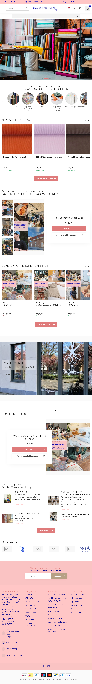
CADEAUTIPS (29, 620)
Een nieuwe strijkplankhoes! (27, 513)
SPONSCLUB (21, 492)
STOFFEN (28, 594)
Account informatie (77, 594)
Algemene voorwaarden (56, 594)
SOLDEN (28, 616)
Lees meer (19, 504)
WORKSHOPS (30, 605)
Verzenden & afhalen (55, 615)
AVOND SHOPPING (54, 626)
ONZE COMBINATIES (32, 609)
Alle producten (76, 612)
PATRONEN (29, 598)
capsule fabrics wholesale (57, 622)
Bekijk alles (44, 530)
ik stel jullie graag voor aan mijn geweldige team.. (57, 599)
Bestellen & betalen (55, 611)
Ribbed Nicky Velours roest (14, 157)
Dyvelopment (73, 679)
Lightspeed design (61, 679)
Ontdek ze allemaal (45, 178)
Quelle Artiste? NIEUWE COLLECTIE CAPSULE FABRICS (75, 493)
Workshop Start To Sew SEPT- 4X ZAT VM (16, 304)
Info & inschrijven (44, 324)
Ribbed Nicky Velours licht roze (49, 157)
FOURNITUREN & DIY (32, 602)
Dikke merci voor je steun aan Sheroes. (57, 630)
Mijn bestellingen (77, 598)
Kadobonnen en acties (56, 604)
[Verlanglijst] (80, 8)
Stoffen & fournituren (55, 618)
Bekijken (67, 228)
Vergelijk (74, 609)
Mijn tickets (75, 602)
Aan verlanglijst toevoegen (67, 235)
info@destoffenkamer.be (15, 655)
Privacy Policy (53, 608)
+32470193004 (11, 642)
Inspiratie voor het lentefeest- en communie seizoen (75, 515)
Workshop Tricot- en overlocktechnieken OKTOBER (48, 304)
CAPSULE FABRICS (31, 612)
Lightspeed (50, 679)
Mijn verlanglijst (76, 605)
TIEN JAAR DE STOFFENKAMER (31, 624)
